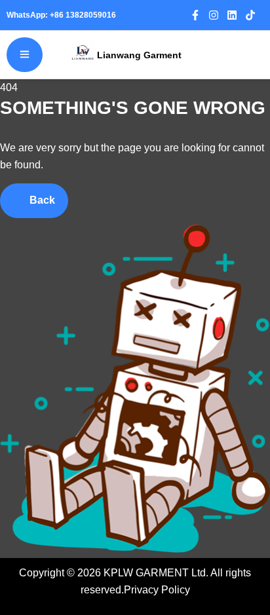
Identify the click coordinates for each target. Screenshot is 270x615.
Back (41, 200)
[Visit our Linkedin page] (236, 15)
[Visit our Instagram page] (217, 15)
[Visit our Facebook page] (199, 15)
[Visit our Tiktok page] (254, 15)
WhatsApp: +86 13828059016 (63, 15)
